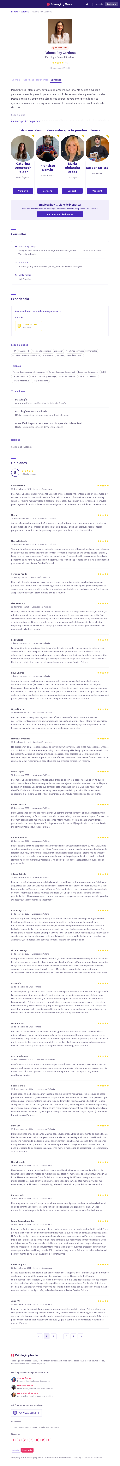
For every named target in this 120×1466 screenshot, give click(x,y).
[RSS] (48, 1440)
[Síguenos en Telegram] (42, 1440)
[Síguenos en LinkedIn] (25, 1440)
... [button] (60, 1336)
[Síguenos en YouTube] (37, 1440)
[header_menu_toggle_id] (3, 4)
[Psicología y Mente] (59, 4)
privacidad (88, 1457)
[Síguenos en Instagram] (31, 1440)
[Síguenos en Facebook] (13, 1440)
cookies (98, 1457)
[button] (39, 1336)
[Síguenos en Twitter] (19, 1440)
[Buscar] (87, 4)
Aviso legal (78, 1457)
